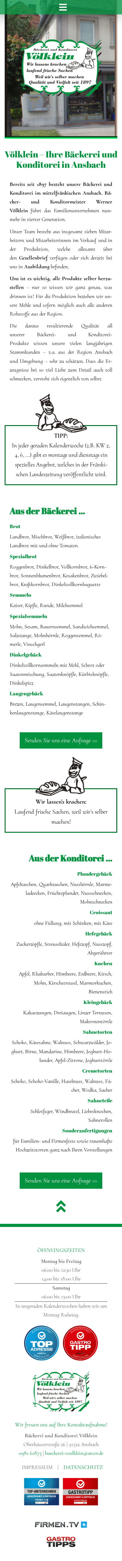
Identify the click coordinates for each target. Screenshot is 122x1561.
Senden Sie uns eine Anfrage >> (61, 740)
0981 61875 (30, 1453)
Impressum (37, 1467)
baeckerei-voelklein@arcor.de (74, 1453)
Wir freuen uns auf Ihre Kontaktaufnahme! (61, 1424)
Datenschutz (83, 1467)
